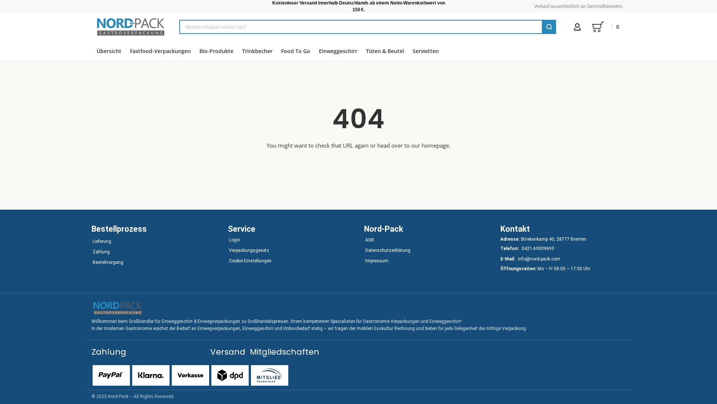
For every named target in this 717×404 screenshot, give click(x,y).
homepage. (436, 145)
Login (234, 240)
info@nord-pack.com (539, 259)
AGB (369, 240)
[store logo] (130, 27)
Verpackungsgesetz (249, 250)
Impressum (376, 260)
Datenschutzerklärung (387, 250)
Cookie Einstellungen (250, 260)
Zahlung (101, 252)
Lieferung (102, 241)
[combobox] (367, 27)
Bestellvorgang (108, 262)
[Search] (549, 27)
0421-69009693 (538, 248)
